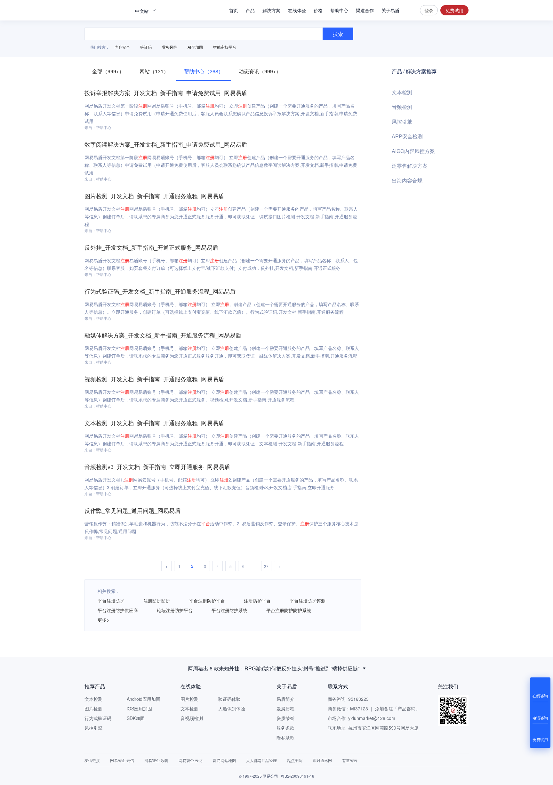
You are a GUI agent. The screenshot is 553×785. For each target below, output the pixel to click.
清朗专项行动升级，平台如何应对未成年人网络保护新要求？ (273, 669)
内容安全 (122, 47)
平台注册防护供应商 (118, 610)
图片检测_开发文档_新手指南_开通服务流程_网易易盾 (154, 195)
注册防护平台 (257, 600)
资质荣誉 (285, 718)
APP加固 (195, 47)
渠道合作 (365, 10)
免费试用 (454, 10)
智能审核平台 (224, 47)
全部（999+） (108, 71)
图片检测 (93, 708)
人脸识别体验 (231, 708)
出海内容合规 (407, 180)
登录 (428, 10)
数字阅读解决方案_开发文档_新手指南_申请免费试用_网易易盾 (165, 144)
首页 (233, 10)
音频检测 (402, 106)
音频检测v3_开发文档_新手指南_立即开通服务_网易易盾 (157, 466)
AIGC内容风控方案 (413, 151)
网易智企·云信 (122, 760)
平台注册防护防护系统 (288, 610)
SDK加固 (136, 718)
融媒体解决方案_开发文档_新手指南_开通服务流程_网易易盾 (162, 335)
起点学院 (294, 760)
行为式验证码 (97, 718)
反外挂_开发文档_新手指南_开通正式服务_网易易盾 (151, 247)
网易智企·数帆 (156, 760)
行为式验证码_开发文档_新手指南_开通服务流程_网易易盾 (160, 291)
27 (266, 566)
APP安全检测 (407, 136)
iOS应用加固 (139, 708)
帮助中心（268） (203, 71)
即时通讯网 (322, 760)
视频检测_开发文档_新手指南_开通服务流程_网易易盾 (154, 379)
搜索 (409, 10)
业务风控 (169, 47)
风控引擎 (402, 121)
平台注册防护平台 (207, 600)
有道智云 (349, 760)
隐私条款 (285, 737)
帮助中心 (339, 10)
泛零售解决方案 (410, 165)
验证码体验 (229, 699)
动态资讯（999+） (260, 71)
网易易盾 (106, 10)
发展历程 (285, 708)
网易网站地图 (224, 760)
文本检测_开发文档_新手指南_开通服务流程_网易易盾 (154, 422)
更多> (103, 620)
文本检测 (402, 92)
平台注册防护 (111, 600)
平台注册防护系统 (229, 610)
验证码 (146, 47)
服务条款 (285, 727)
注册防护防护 (156, 600)
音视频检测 (191, 718)
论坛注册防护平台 (175, 610)
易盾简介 (285, 699)
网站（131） (154, 71)
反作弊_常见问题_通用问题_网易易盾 (132, 510)
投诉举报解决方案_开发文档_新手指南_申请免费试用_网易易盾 (165, 92)
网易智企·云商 (191, 760)
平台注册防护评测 (307, 600)
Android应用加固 (143, 699)
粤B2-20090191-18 (297, 776)
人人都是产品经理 (261, 760)
